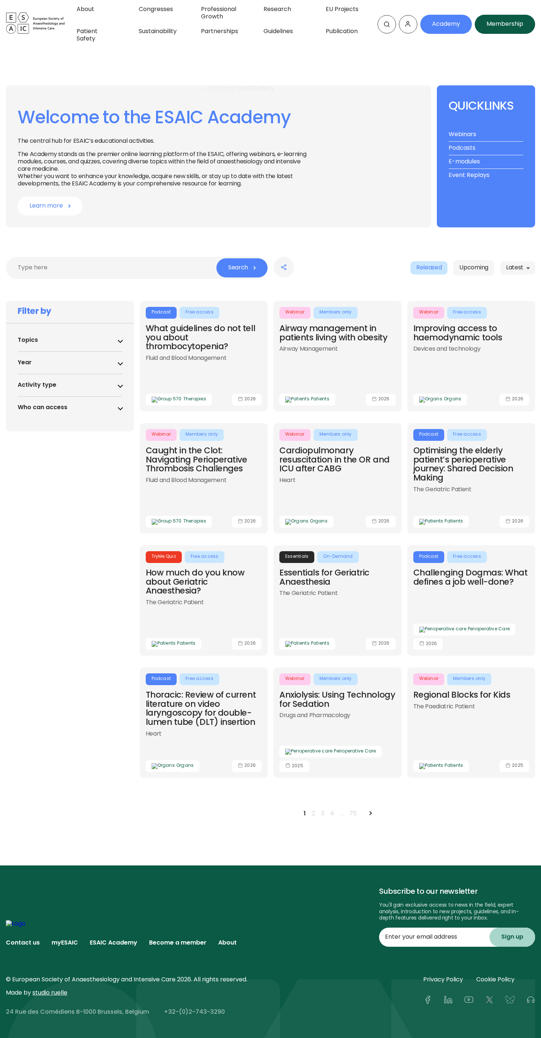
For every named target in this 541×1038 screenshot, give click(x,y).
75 (353, 814)
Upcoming (473, 268)
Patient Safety (87, 35)
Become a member (177, 943)
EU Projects (342, 9)
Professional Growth (218, 13)
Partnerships (219, 31)
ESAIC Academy (113, 943)
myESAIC (65, 943)
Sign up (512, 937)
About (85, 9)
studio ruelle (49, 993)
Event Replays (469, 176)
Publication (342, 31)
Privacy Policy (443, 980)
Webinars (462, 135)
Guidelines (278, 31)
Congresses (156, 9)
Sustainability (158, 31)
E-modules (464, 162)
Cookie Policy (495, 980)
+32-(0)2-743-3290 (194, 1012)
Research (277, 9)
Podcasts (462, 149)
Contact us (23, 943)
